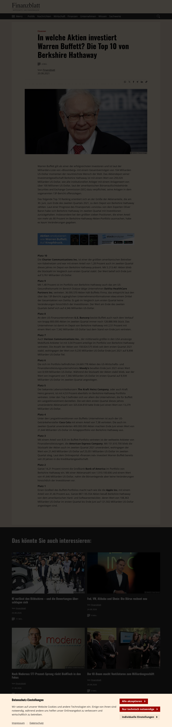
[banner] (86, 363)
